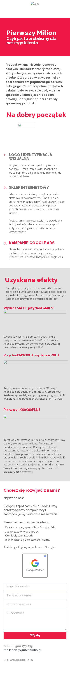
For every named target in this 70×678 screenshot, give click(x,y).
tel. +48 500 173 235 (18, 646)
